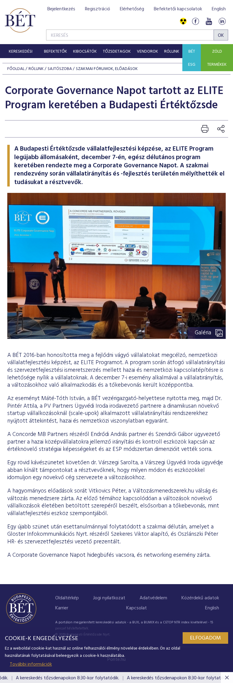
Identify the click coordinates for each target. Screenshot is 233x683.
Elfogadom (205, 638)
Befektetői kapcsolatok (178, 9)
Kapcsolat (136, 608)
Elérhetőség (132, 9)
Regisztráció (97, 9)
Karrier (61, 608)
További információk (31, 664)
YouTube (209, 21)
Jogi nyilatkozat (109, 598)
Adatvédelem (153, 598)
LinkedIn (222, 21)
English (219, 9)
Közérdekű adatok (200, 598)
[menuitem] (20, 51)
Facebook (195, 21)
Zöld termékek (217, 58)
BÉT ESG (191, 58)
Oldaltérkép (67, 598)
